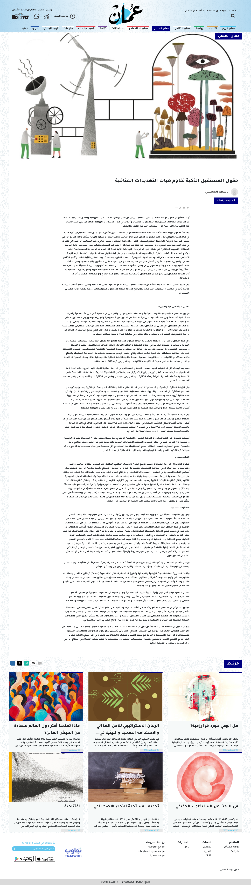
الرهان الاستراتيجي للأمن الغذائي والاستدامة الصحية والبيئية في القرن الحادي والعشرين (127, 730)
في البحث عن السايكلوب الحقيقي (206, 807)
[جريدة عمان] (125, 14)
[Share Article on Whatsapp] (26, 663)
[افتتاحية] (46, 777)
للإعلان (207, 847)
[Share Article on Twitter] (19, 663)
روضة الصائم (231, 847)
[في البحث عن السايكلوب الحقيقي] (205, 777)
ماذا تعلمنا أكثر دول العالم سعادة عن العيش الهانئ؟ (47, 729)
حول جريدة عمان (229, 870)
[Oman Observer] (20, 16)
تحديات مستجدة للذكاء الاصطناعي (126, 807)
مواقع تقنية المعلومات (151, 851)
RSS (208, 856)
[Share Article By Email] (33, 663)
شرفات (235, 851)
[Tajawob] (72, 852)
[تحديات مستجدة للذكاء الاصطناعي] (125, 777)
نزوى (187, 847)
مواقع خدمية (157, 856)
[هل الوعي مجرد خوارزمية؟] (205, 696)
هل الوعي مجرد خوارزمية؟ (214, 726)
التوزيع (207, 851)
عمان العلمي (229, 36)
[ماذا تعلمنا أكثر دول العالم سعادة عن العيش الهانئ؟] (46, 696)
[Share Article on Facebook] (12, 663)
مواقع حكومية (156, 847)
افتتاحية (72, 807)
